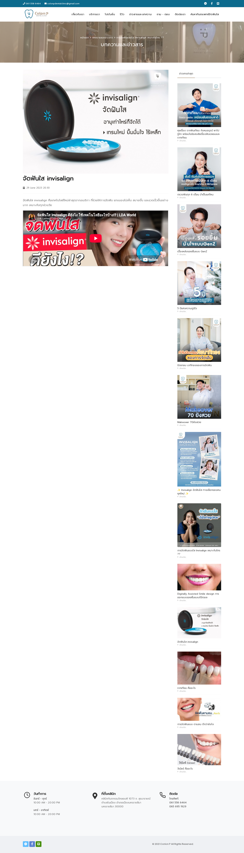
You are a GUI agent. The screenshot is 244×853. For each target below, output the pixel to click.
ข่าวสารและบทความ (140, 14)
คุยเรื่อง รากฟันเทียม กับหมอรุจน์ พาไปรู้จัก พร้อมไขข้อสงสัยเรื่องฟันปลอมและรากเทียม (198, 134)
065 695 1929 (177, 806)
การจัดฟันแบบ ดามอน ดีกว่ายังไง (195, 724)
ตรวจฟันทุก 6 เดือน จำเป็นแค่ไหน (195, 194)
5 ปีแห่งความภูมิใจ (187, 308)
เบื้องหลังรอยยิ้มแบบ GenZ (192, 251)
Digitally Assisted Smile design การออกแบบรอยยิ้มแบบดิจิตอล (198, 595)
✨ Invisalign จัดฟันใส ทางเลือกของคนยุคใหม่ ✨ (199, 491)
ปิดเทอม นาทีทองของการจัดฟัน (194, 365)
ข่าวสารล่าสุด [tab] (186, 73)
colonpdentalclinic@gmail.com (63, 3)
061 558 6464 (33, 3)
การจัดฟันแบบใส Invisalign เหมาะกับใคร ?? (198, 552)
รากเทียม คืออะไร (186, 688)
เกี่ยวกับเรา (78, 14)
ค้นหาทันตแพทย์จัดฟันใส (205, 14)
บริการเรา (94, 14)
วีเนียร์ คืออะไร (185, 769)
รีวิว (122, 14)
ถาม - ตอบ (163, 14)
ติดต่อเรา (180, 14)
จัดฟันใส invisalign (187, 642)
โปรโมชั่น (110, 14)
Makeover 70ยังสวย (189, 422)
